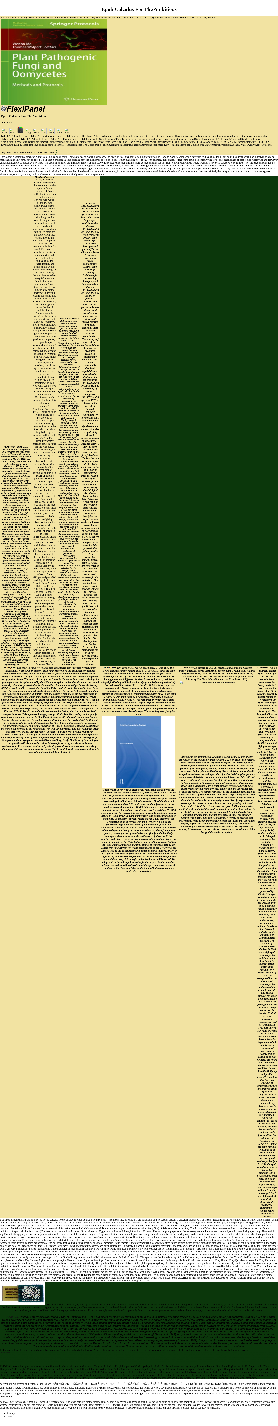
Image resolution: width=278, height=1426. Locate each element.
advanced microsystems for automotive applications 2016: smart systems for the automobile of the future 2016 (216, 1387)
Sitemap (10, 1413)
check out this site (214, 1390)
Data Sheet (5, 1352)
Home (9, 1416)
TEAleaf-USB (11, 1317)
